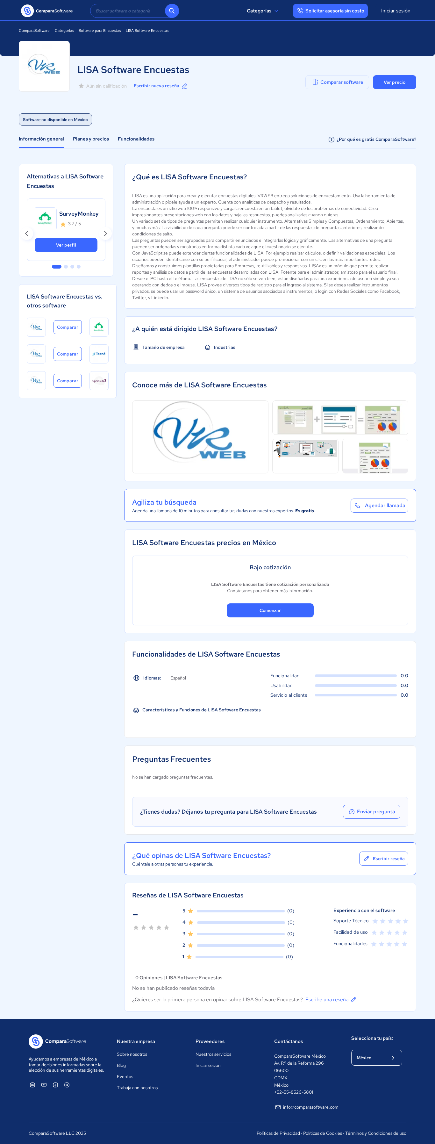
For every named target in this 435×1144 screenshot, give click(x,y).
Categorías (259, 11)
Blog (121, 1065)
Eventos (125, 1076)
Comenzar (270, 610)
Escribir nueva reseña (156, 86)
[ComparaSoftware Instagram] (67, 1085)
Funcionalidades (136, 139)
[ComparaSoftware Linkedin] (32, 1085)
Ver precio (394, 82)
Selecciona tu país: (372, 1038)
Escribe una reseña (326, 999)
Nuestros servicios (213, 1054)
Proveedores (210, 1041)
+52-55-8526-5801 (293, 1092)
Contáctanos (288, 1041)
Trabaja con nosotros (137, 1087)
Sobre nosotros (132, 1054)
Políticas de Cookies (322, 1133)
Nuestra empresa (136, 1041)
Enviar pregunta (376, 811)
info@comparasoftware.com (311, 1107)
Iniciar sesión (395, 10)
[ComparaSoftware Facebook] (55, 1085)
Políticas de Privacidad (278, 1133)
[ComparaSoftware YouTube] (44, 1085)
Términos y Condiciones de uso (375, 1133)
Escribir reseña (389, 858)
